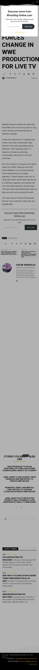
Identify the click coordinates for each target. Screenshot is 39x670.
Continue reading (19, 32)
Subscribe (28, 27)
